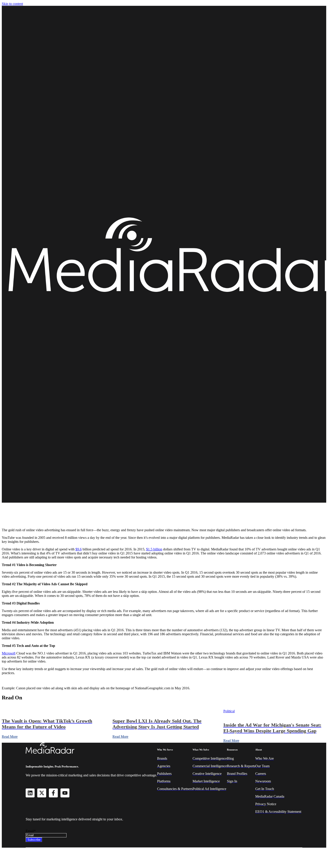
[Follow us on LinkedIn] (30, 792)
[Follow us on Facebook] (53, 792)
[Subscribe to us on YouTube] (64, 792)
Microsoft (8, 653)
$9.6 (78, 549)
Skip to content (12, 4)
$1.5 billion (154, 549)
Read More (10, 736)
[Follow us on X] (41, 792)
